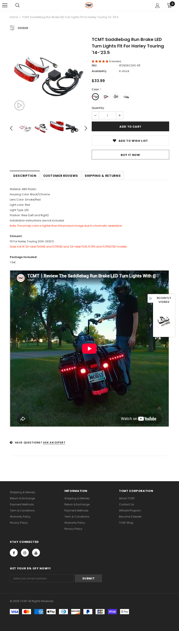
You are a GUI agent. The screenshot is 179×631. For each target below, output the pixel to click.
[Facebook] (14, 553)
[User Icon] (157, 5)
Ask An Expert (54, 442)
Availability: (99, 71)
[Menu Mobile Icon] (4, 5)
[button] (100, 61)
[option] (48, 76)
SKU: (94, 65)
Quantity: (98, 108)
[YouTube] (36, 553)
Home (14, 17)
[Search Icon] (17, 5)
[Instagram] (25, 553)
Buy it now (130, 155)
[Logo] (89, 5)
